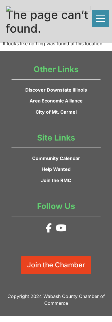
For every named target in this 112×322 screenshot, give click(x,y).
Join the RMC (56, 180)
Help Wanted (56, 169)
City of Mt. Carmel (56, 112)
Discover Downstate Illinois (56, 90)
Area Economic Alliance (56, 101)
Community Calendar (56, 158)
